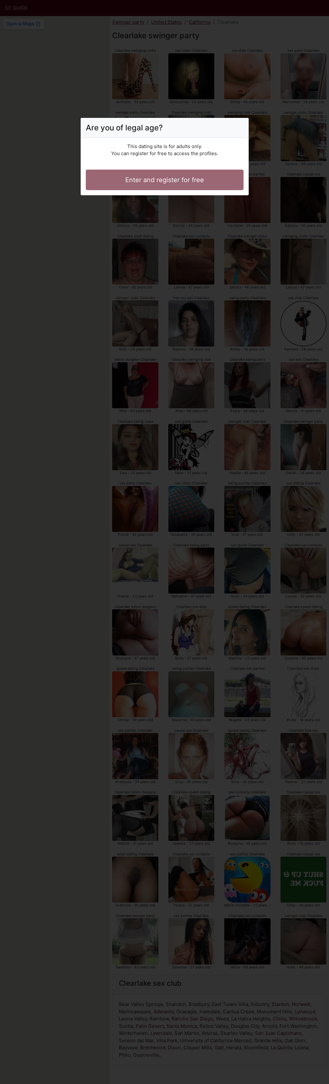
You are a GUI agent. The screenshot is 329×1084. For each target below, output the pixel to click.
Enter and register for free (164, 180)
